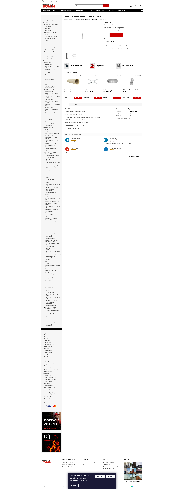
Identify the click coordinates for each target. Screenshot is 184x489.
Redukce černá (48, 352)
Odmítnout (99, 476)
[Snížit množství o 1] (109, 36)
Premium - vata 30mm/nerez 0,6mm (52, 67)
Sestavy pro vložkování (50, 116)
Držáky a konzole (49, 135)
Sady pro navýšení (49, 364)
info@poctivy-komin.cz (91, 463)
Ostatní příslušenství (50, 148)
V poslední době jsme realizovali (70, 462)
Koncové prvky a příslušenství (52, 143)
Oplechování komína (49, 385)
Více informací (81, 482)
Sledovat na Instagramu (134, 481)
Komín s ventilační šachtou (51, 24)
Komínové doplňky (47, 368)
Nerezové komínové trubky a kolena (53, 176)
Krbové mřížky (48, 381)
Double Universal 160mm (51, 36)
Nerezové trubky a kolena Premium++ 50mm (51, 173)
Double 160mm (48, 34)
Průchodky (47, 362)
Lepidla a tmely (48, 333)
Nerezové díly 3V (48, 127)
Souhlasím (110, 476)
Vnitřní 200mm (48, 81)
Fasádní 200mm (49, 107)
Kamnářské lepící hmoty (51, 379)
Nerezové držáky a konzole (52, 201)
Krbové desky (48, 375)
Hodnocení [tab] (82, 104)
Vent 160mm (48, 26)
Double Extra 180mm (50, 44)
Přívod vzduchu (48, 371)
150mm (46, 129)
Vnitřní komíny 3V (48, 62)
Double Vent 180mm (50, 57)
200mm (47, 261)
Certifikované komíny (67, 467)
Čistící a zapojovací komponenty (50, 146)
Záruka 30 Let (106, 464)
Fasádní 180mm (49, 99)
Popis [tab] (66, 104)
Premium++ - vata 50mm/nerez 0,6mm (50, 70)
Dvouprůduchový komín (50, 32)
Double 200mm (49, 46)
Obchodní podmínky (96, 1)
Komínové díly (46, 329)
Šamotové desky (48, 397)
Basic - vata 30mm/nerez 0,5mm (51, 93)
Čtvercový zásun (49, 123)
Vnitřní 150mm (48, 64)
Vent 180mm (48, 28)
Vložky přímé (48, 340)
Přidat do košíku (117, 35)
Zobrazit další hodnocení (135, 156)
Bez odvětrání (48, 120)
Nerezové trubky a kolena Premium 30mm (51, 153)
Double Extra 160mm (50, 38)
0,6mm (47, 150)
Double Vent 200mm (50, 59)
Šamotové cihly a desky (49, 393)
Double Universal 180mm (51, 42)
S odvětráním (48, 125)
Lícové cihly (47, 383)
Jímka (45, 358)
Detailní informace (109, 41)
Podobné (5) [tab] (73, 104)
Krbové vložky (46, 389)
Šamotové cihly (48, 395)
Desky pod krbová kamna (50, 387)
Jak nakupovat (84, 1)
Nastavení (74, 485)
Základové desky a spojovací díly (52, 141)
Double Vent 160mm (50, 55)
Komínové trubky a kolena (52, 133)
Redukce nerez (48, 350)
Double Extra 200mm (50, 50)
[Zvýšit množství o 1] (109, 34)
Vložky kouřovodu (49, 344)
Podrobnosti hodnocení (91, 19)
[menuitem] (49, 10)
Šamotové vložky (48, 338)
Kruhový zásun (48, 122)
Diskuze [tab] (90, 104)
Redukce (46, 348)
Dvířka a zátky (47, 360)
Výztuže (46, 354)
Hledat (105, 6)
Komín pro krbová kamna (68, 464)
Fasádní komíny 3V (49, 89)
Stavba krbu (47, 373)
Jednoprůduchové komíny (49, 21)
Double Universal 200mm (51, 48)
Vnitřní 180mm (48, 73)
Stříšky (46, 337)
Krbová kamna (46, 391)
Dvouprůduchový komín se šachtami (51, 52)
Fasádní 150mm (49, 91)
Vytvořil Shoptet (138, 486)
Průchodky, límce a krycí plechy (51, 138)
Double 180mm (48, 40)
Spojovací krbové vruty (50, 377)
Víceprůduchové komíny (49, 22)
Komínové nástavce (49, 118)
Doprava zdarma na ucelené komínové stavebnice (110, 467)
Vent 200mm (48, 30)
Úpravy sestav (47, 366)
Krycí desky (47, 356)
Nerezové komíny (47, 60)
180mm (47, 194)
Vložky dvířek (48, 342)
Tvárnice (46, 331)
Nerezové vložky (48, 346)
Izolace (46, 335)
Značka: (102, 19)
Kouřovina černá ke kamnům (51, 369)
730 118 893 (87, 465)
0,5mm (47, 131)
